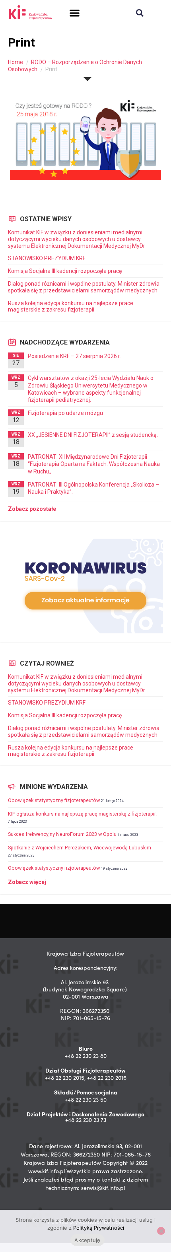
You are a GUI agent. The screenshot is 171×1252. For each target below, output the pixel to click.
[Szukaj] (140, 13)
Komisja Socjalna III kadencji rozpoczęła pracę (65, 271)
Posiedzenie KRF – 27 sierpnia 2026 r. (74, 356)
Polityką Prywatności (98, 1228)
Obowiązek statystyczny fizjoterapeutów (54, 800)
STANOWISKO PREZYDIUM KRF (47, 258)
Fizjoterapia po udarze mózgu (65, 413)
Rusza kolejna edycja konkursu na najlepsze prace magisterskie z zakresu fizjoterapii (70, 306)
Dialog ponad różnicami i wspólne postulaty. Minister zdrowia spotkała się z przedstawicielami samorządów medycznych (83, 287)
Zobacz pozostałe (32, 509)
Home (15, 62)
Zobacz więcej (27, 882)
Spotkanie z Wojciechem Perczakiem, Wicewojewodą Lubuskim (79, 848)
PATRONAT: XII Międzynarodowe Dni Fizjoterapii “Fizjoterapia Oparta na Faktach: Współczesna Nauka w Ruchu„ (94, 464)
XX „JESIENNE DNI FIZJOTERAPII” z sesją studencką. (93, 435)
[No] (161, 1231)
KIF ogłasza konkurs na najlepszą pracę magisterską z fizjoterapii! (82, 814)
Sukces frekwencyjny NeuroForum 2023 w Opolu (62, 834)
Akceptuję (87, 1240)
